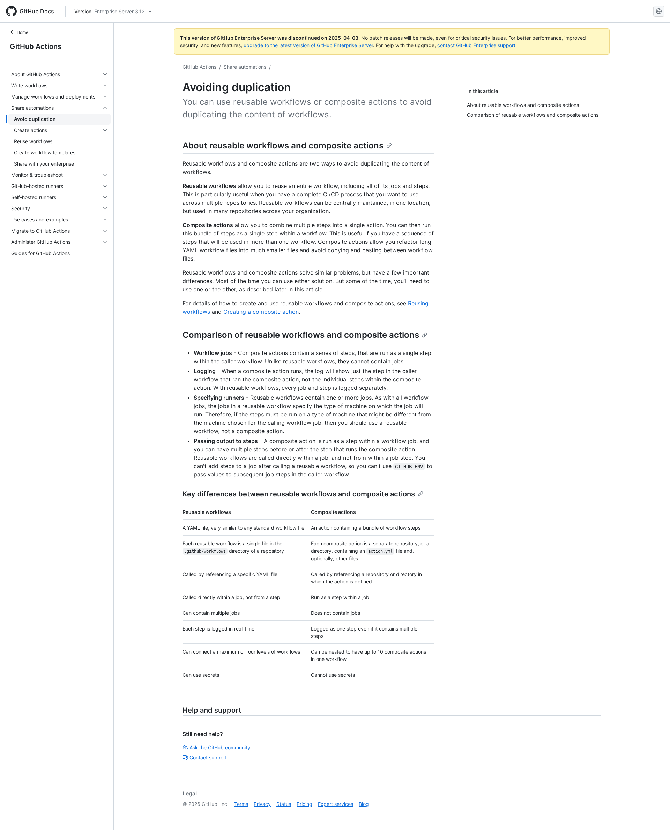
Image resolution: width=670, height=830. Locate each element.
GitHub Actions (35, 46)
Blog (364, 804)
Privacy (262, 804)
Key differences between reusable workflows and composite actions (299, 494)
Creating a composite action (261, 311)
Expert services (335, 804)
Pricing (304, 804)
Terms (241, 804)
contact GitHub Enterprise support (476, 45)
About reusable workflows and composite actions (283, 145)
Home (22, 32)
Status (283, 804)
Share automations (245, 67)
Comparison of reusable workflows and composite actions (301, 335)
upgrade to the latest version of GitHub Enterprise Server (308, 45)
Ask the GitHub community (219, 747)
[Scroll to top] (655, 815)
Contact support (208, 757)
